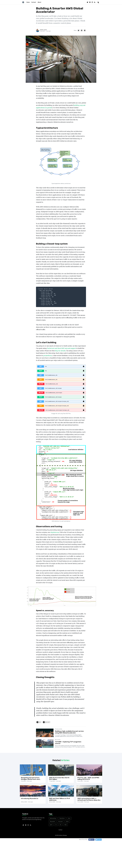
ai (56, 824)
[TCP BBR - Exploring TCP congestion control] (61, 743)
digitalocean (55, 532)
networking (53, 818)
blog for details (60, 351)
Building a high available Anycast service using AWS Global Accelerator (69, 732)
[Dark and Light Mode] (98, 2)
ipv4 (51, 824)
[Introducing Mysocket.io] (33, 794)
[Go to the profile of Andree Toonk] (37, 30)
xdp (65, 824)
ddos (67, 821)
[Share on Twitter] (78, 30)
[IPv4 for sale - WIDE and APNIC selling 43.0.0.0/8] (89, 773)
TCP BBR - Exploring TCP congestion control (68, 742)
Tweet (99, 839)
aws (40, 722)
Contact (33, 2)
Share (92, 839)
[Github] (92, 2)
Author (60, 830)
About (39, 2)
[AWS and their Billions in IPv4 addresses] (61, 794)
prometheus (47, 355)
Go (60, 824)
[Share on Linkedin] (81, 30)
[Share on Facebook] (84, 30)
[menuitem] (28, 2)
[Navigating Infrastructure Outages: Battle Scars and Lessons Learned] (33, 773)
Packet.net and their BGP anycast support (61, 348)
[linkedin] (90, 2)
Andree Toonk (43, 29)
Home (28, 2)
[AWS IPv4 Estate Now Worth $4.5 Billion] (61, 773)
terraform (62, 818)
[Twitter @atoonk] (87, 2)
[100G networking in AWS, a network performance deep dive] (89, 794)
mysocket (52, 821)
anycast (47, 722)
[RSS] (94, 2)
